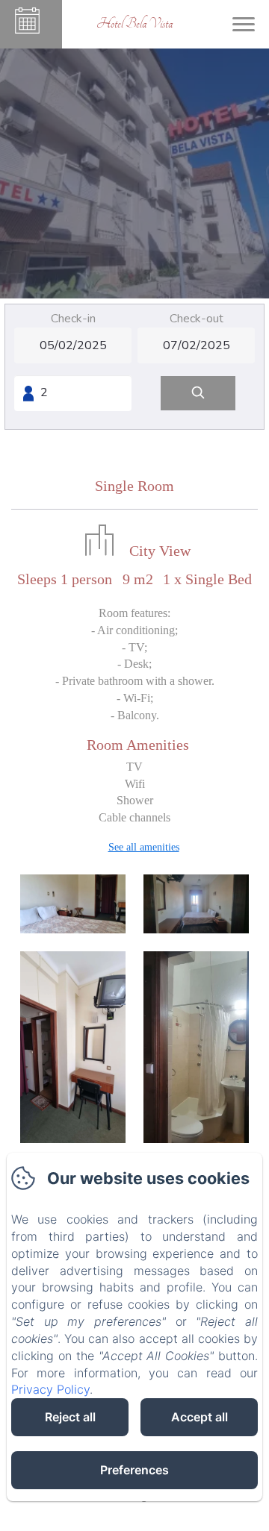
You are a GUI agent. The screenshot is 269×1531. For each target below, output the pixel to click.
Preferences (134, 1469)
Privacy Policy (50, 1389)
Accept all (199, 1416)
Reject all (70, 1416)
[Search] (198, 393)
